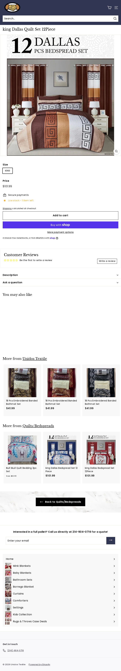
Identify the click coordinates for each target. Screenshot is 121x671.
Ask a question (12, 282)
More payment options (60, 232)
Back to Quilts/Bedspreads (62, 502)
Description (10, 275)
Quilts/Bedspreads (38, 426)
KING (7, 170)
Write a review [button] (107, 261)
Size (5, 164)
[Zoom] (116, 151)
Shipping (7, 208)
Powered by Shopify (39, 664)
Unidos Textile (35, 359)
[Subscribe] (110, 540)
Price (6, 180)
